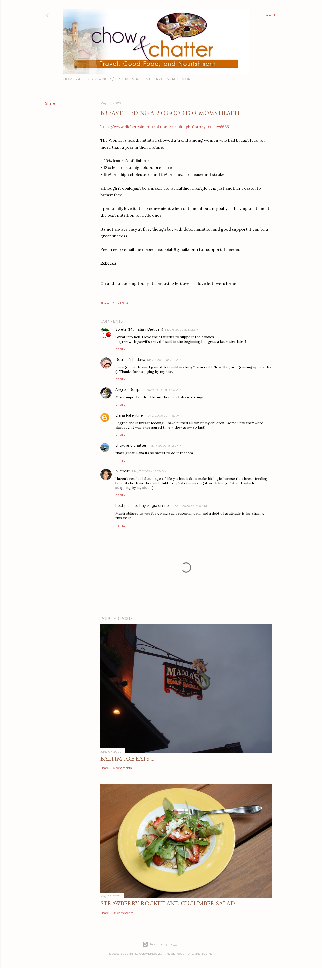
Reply (120, 349)
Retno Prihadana (130, 359)
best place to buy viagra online (142, 505)
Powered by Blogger (165, 944)
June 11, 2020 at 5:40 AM (189, 506)
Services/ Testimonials (118, 79)
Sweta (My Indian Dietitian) (139, 329)
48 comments (122, 913)
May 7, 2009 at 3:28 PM (149, 471)
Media (151, 79)
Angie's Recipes (129, 389)
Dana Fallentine (129, 415)
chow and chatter (130, 445)
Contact (170, 79)
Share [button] (50, 103)
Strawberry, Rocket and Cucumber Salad (167, 903)
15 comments (122, 768)
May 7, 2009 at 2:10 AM (164, 360)
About (84, 79)
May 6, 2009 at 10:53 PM (183, 329)
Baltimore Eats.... (127, 758)
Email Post (120, 303)
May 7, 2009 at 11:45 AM (162, 415)
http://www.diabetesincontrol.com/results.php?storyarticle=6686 (164, 126)
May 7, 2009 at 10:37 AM (163, 390)
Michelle (122, 471)
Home (69, 79)
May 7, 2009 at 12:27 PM (166, 445)
